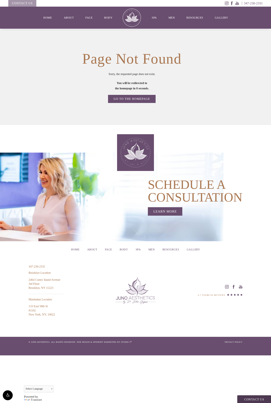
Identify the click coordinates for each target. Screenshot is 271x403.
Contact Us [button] (254, 399)
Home (47, 17)
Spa (154, 17)
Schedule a (195, 191)
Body (108, 17)
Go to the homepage (132, 98)
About (69, 17)
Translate (36, 399)
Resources (194, 17)
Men (171, 17)
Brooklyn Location (40, 272)
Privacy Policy (233, 342)
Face (89, 17)
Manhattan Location (40, 299)
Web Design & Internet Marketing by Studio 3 (104, 342)
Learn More (165, 211)
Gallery (221, 17)
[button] (8, 395)
